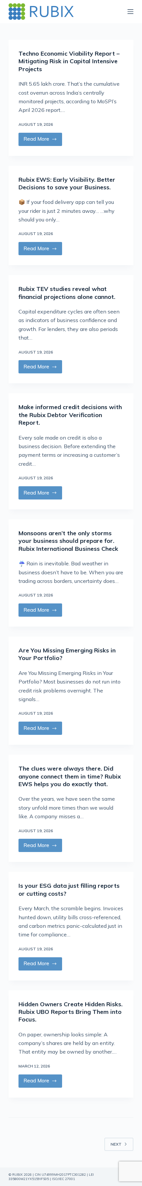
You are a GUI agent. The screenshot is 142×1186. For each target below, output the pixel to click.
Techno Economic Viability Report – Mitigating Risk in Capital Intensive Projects (69, 61)
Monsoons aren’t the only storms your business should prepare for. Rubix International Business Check (68, 540)
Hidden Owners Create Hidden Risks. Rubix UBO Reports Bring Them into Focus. (70, 1011)
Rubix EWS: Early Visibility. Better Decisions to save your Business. (66, 183)
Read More (42, 141)
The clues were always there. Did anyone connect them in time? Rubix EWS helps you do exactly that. (69, 776)
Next (116, 1144)
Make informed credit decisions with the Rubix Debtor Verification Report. (70, 414)
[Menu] (130, 12)
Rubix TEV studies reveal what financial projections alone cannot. (66, 292)
